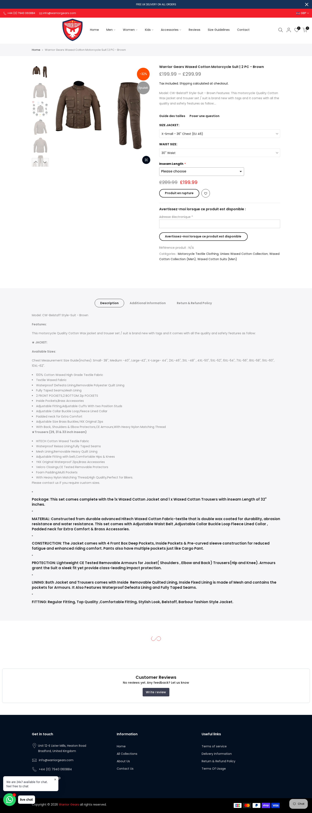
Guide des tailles (172, 116)
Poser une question (204, 116)
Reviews (194, 30)
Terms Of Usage (214, 768)
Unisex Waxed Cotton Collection (244, 254)
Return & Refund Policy (194, 303)
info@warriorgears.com (56, 760)
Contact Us (125, 768)
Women (129, 30)
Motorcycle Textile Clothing (198, 254)
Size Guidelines (219, 30)
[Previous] (58, 116)
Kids (148, 30)
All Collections (127, 754)
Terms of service (214, 746)
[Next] (145, 116)
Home (94, 30)
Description (109, 303)
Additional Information (148, 303)
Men (109, 30)
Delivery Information (217, 754)
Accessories (169, 30)
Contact (243, 30)
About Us (123, 761)
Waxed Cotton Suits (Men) (217, 259)
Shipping (186, 83)
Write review (156, 692)
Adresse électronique (176, 217)
